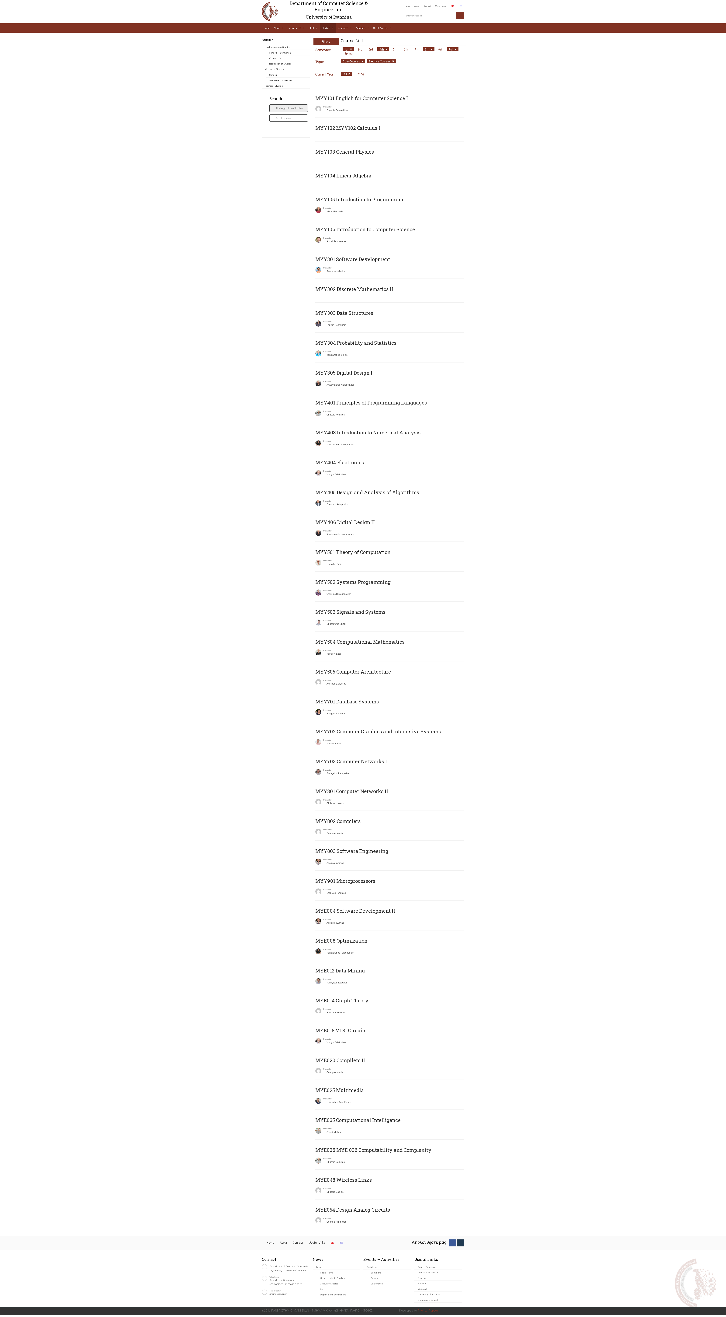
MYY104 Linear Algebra (343, 175)
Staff (311, 28)
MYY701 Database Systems (347, 701)
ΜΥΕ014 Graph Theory (341, 1000)
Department (294, 28)
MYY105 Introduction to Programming (360, 199)
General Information (280, 52)
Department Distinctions (333, 1294)
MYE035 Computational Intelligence (358, 1120)
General (273, 74)
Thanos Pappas (428, 1310)
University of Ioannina (429, 1294)
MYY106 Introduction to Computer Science (365, 229)
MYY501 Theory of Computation (353, 552)
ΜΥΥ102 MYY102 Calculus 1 (348, 128)
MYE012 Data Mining (340, 970)
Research (343, 28)
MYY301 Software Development (352, 259)
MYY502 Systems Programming (353, 582)
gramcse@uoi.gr (278, 1293)
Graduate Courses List (281, 80)
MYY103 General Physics (344, 152)
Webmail (422, 1288)
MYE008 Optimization (341, 940)
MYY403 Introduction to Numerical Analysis (368, 432)
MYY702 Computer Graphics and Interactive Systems (378, 731)
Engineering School (428, 1299)
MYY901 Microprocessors (345, 881)
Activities (360, 28)
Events (374, 1278)
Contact (427, 5)
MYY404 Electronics (339, 462)
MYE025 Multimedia (339, 1090)
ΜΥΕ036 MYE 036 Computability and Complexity (373, 1150)
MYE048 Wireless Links (343, 1180)
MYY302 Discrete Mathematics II (354, 289)
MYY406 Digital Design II (345, 522)
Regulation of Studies (280, 63)
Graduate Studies (274, 69)
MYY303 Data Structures (344, 313)
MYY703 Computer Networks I (351, 761)
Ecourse (422, 1277)
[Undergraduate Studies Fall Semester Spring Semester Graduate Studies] (288, 108)
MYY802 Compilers (338, 821)
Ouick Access (380, 28)
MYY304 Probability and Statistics (355, 343)
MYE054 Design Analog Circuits (352, 1210)
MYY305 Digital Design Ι (343, 373)
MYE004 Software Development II (355, 911)
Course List (275, 58)
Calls (322, 1289)
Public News (326, 1272)
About (417, 5)
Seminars (376, 1272)
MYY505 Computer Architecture (353, 671)
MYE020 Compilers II (340, 1060)
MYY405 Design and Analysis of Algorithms (367, 492)
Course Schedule (427, 1266)
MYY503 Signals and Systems (350, 612)
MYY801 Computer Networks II (351, 791)
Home (407, 5)
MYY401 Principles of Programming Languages (371, 402)
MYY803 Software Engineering (351, 851)
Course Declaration (428, 1272)
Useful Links (440, 5)
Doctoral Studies (274, 85)
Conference (377, 1283)
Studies (326, 28)
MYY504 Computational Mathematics (360, 642)
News (277, 28)
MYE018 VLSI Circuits (341, 1030)
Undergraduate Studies (277, 46)
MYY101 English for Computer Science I (361, 98)
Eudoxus (422, 1283)
